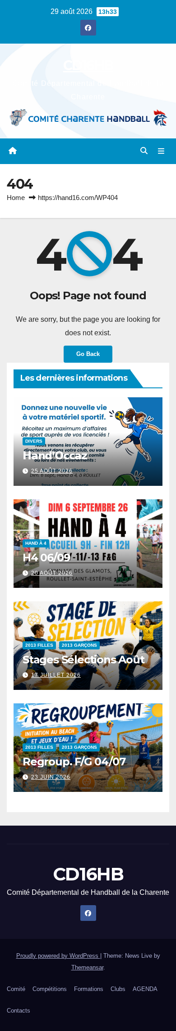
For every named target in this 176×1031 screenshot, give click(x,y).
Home (16, 197)
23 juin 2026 (50, 777)
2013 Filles (39, 644)
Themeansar (87, 967)
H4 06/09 (46, 557)
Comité (16, 989)
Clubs (118, 989)
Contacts (18, 1010)
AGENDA (145, 989)
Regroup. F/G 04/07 (74, 761)
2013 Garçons (79, 644)
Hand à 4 (35, 542)
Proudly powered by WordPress (58, 955)
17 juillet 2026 (56, 675)
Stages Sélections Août (83, 659)
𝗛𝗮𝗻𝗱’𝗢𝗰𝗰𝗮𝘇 (55, 455)
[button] (144, 151)
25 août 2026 (52, 471)
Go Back (88, 354)
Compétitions (49, 989)
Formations (88, 989)
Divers (33, 440)
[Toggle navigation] (161, 151)
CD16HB (88, 65)
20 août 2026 (52, 573)
